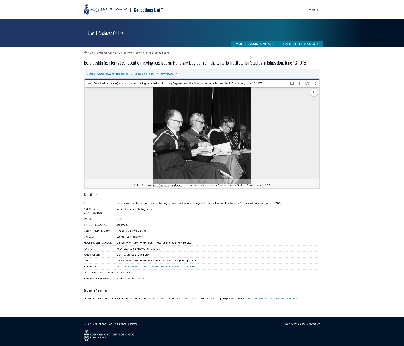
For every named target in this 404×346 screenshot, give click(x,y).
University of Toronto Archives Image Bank (144, 52)
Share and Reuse (145, 74)
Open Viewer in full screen (113, 74)
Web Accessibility (295, 324)
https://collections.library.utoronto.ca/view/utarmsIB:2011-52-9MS (155, 266)
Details (90, 74)
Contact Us (313, 324)
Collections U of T (103, 324)
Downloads (167, 74)
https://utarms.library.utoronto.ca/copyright (273, 298)
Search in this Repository (300, 44)
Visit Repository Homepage (254, 44)
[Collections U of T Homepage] (85, 52)
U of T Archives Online (103, 52)
